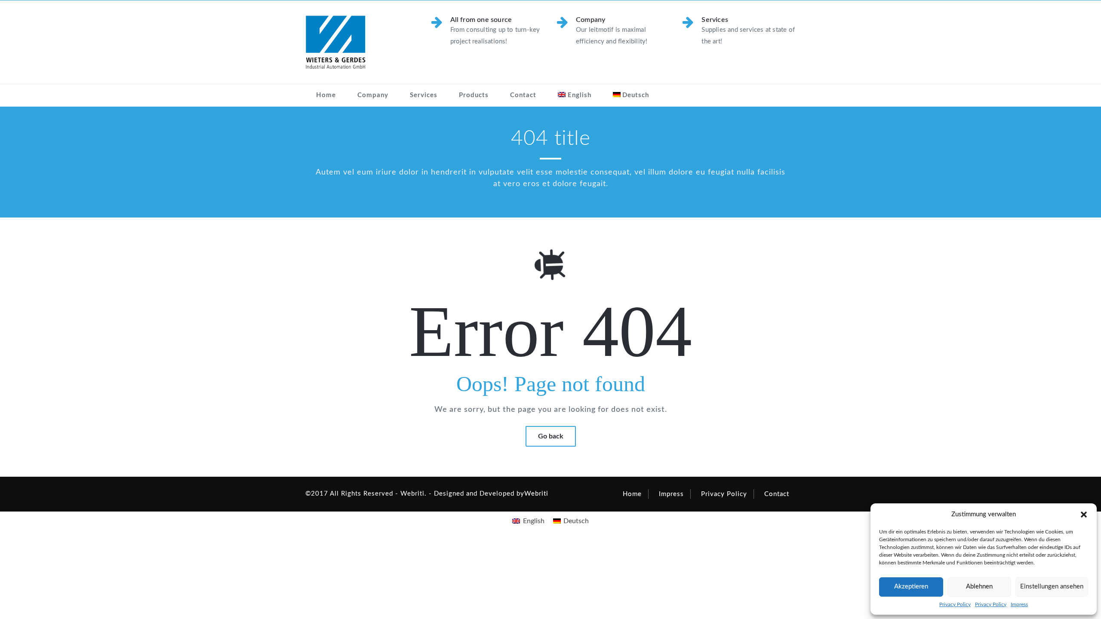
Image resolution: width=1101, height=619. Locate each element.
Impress (1019, 604)
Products (474, 95)
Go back (550, 436)
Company (372, 95)
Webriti (536, 493)
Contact (523, 95)
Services (423, 95)
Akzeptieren (911, 586)
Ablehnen (979, 586)
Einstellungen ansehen (1051, 586)
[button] (1083, 514)
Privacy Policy (955, 604)
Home (326, 95)
